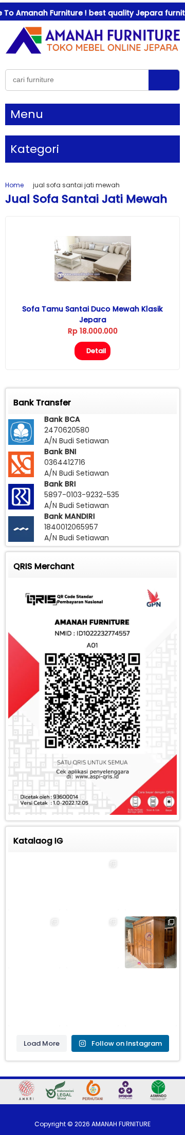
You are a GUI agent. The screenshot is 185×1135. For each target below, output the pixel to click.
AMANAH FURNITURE (121, 1124)
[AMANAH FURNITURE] (92, 53)
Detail (96, 351)
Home (14, 185)
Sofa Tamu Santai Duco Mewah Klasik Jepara (92, 314)
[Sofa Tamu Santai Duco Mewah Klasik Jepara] (92, 278)
